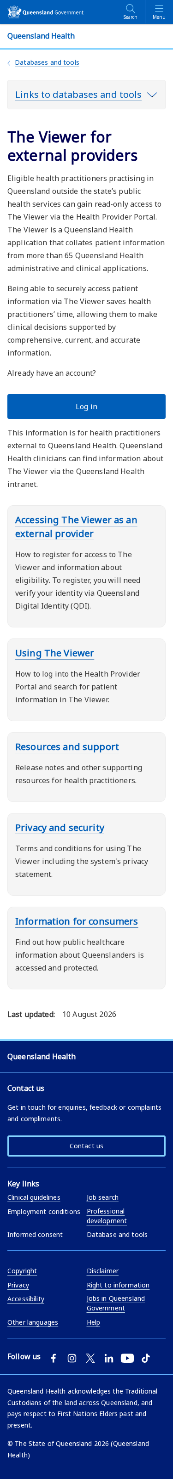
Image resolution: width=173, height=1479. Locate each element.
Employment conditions (43, 1211)
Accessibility (25, 1298)
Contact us (86, 1145)
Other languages (32, 1322)
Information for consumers (76, 921)
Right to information (118, 1285)
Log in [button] (86, 406)
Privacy (18, 1285)
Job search (103, 1197)
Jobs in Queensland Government (116, 1303)
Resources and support (67, 746)
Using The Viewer (54, 653)
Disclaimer (103, 1270)
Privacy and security (59, 827)
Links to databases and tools (78, 94)
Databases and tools (47, 62)
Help (94, 1322)
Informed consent (35, 1234)
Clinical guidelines (33, 1197)
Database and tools (117, 1234)
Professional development (107, 1216)
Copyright (22, 1270)
